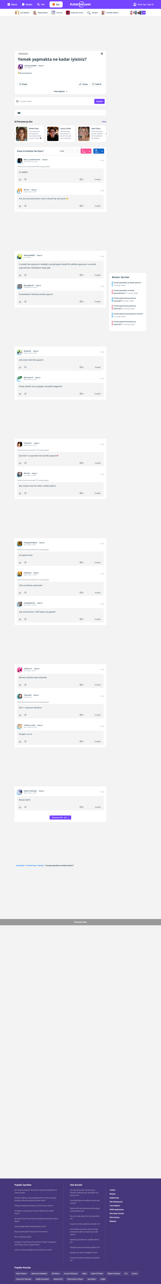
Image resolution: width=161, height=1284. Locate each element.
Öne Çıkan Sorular (117, 1213)
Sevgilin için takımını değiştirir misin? (84, 1253)
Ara (43, 4)
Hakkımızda (114, 1198)
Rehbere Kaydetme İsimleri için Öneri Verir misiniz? (33, 1206)
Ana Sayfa (20, 865)
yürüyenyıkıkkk (30, 66)
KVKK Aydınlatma (117, 1210)
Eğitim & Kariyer (114, 1274)
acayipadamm (29, 603)
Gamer (134, 1274)
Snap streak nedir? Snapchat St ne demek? (31, 1232)
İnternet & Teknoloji (23, 1279)
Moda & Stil (58, 1279)
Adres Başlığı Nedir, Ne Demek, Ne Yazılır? (30, 1226)
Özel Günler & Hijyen (75, 1279)
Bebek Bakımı (43, 13)
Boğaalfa (27, 351)
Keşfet (29, 4)
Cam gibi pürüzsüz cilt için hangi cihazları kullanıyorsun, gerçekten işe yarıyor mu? (84, 1192)
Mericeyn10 (28, 378)
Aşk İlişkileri (24, 13)
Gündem (95, 13)
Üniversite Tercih (77, 13)
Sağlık (103, 1279)
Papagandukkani (30, 543)
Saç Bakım (92, 1279)
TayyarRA (27, 695)
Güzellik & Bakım (112, 13)
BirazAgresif (29, 285)
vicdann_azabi (29, 725)
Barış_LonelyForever (32, 160)
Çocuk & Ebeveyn (71, 1274)
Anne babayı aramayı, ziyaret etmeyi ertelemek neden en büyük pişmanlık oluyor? (84, 1231)
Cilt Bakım (55, 1274)
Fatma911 (28, 443)
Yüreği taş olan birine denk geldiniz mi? (85, 1247)
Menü (14, 4)
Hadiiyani (27, 573)
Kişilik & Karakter (42, 1279)
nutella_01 (28, 669)
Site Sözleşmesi (116, 1202)
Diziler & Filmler (97, 1274)
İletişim (113, 1194)
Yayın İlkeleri (115, 1206)
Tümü (104, 122)
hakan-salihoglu (30, 791)
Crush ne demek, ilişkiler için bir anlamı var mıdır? (33, 1250)
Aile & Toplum (21, 1274)
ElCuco (26, 190)
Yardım (112, 1190)
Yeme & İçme (23, 54)
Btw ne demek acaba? (23, 1237)
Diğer (84, 1274)
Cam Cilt (59, 13)
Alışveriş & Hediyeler (39, 1274)
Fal (126, 1274)
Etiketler (113, 1221)
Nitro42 (27, 473)
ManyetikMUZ (29, 255)
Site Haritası (115, 1217)
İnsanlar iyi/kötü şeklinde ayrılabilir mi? (85, 1224)
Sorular (41, 865)
